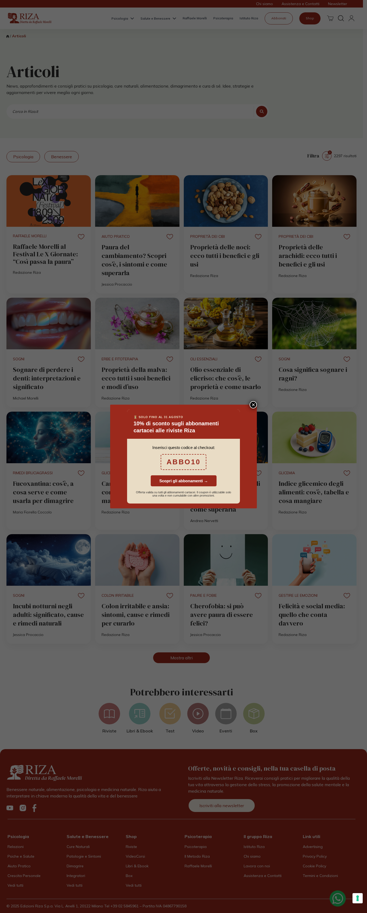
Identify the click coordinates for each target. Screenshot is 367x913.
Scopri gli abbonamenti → (183, 481)
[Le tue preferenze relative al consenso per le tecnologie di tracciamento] (357, 898)
